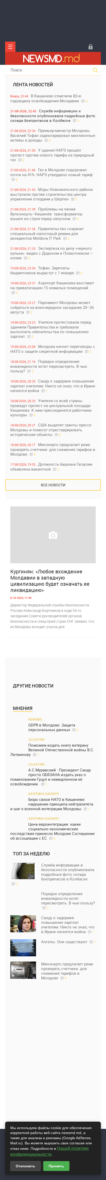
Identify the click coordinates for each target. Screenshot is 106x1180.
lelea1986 (36, 739)
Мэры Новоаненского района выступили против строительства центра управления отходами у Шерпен (51, 194)
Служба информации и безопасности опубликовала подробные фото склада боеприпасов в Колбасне (52, 115)
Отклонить (25, 1166)
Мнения (22, 708)
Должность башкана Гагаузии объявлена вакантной (51, 467)
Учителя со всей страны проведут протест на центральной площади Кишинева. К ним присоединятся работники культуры (51, 407)
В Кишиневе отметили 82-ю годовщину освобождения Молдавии (48, 98)
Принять (56, 1166)
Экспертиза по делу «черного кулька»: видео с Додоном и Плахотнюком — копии (51, 253)
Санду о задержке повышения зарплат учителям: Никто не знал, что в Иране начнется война (52, 385)
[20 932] (53, 534)
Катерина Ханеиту (43, 794)
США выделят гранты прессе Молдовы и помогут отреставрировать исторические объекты (50, 429)
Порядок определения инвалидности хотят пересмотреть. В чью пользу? (48, 366)
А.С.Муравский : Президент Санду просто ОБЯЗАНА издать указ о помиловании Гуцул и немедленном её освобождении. (50, 777)
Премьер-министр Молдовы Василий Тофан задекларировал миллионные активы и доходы (52, 135)
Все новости (53, 484)
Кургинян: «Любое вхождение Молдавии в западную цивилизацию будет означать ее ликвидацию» (50, 580)
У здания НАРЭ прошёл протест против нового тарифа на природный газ (52, 154)
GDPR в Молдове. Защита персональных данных (53, 727)
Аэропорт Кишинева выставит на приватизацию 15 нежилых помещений (52, 287)
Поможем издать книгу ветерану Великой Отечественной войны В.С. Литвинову (52, 750)
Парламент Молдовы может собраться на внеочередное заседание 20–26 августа (52, 307)
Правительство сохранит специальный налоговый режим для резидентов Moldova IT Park (47, 233)
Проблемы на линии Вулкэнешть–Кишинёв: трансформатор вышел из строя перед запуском (46, 213)
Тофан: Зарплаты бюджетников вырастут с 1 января (46, 270)
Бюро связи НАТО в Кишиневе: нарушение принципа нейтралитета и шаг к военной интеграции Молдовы (51, 804)
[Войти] (90, 47)
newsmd (35, 719)
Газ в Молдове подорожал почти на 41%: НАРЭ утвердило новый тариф (51, 174)
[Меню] (10, 47)
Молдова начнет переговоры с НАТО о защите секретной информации (52, 349)
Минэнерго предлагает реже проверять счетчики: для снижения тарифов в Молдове (52, 449)
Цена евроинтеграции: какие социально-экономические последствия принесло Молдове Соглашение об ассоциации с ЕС (52, 831)
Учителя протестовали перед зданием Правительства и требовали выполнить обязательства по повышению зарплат (50, 329)
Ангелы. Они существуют (68, 941)
